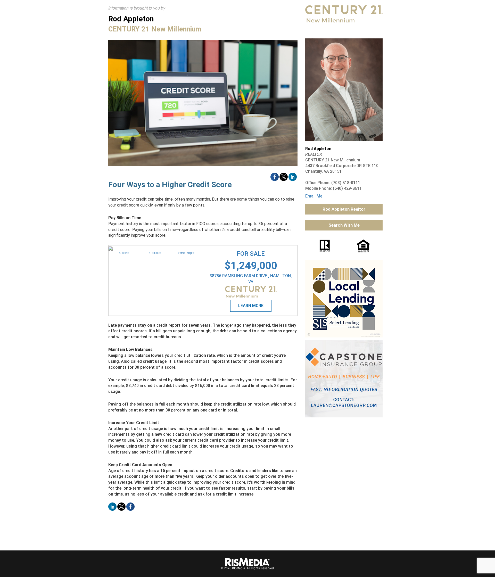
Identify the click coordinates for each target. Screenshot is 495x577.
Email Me (313, 196)
